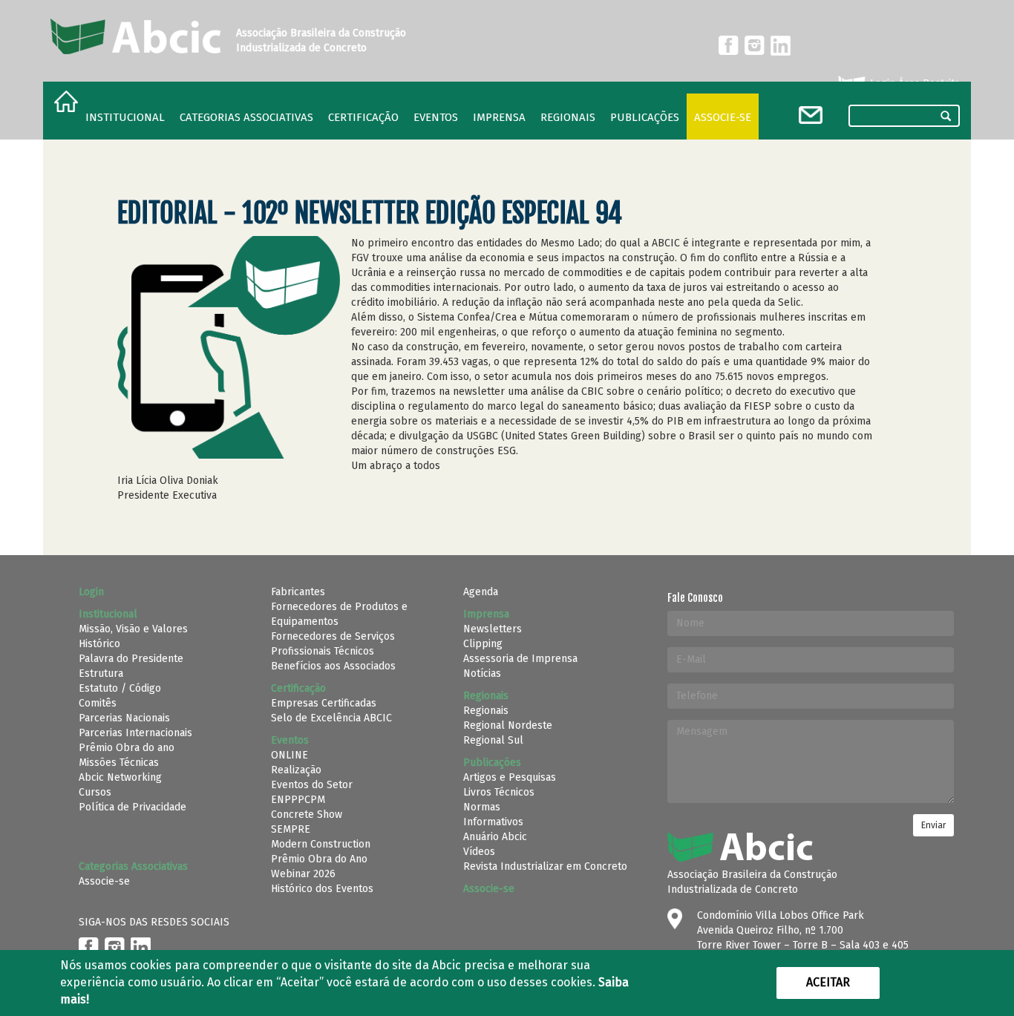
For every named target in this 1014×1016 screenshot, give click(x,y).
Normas (481, 807)
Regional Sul (493, 740)
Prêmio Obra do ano (126, 747)
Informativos (493, 822)
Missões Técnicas (119, 762)
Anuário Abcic (495, 836)
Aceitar (828, 982)
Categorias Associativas (246, 117)
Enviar (933, 825)
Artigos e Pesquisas (509, 777)
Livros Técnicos (498, 792)
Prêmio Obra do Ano (319, 859)
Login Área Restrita (913, 83)
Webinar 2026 (303, 874)
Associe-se (722, 117)
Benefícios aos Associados (333, 666)
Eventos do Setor (312, 785)
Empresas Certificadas (323, 703)
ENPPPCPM (298, 799)
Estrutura (101, 673)
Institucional (125, 117)
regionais (567, 117)
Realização (296, 770)
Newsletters (492, 629)
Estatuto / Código (120, 688)
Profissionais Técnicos (322, 651)
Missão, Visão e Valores (133, 629)
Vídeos (479, 851)
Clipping (483, 644)
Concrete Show (306, 814)
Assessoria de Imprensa (520, 658)
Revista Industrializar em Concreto (545, 866)
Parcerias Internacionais (135, 733)
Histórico (99, 644)
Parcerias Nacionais (124, 718)
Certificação (363, 117)
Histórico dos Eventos (322, 888)
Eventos (435, 117)
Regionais (485, 710)
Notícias (482, 673)
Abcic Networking (120, 777)
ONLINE (289, 755)
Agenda (480, 592)
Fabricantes (298, 592)
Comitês (98, 703)
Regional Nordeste (507, 725)
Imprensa (499, 117)
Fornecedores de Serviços (333, 636)
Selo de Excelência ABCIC (331, 718)
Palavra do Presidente (131, 658)
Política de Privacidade (132, 807)
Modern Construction (320, 844)
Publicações (644, 117)
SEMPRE (290, 829)
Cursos (95, 792)
